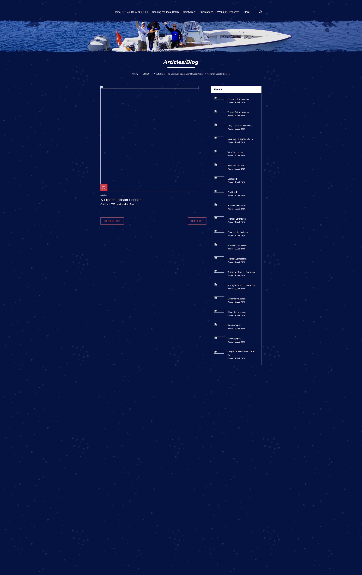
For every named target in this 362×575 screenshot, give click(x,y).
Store (247, 12)
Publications (206, 12)
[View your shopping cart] (255, 12)
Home (117, 12)
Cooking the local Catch (165, 12)
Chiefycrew (189, 12)
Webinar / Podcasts (228, 12)
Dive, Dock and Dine (136, 12)
